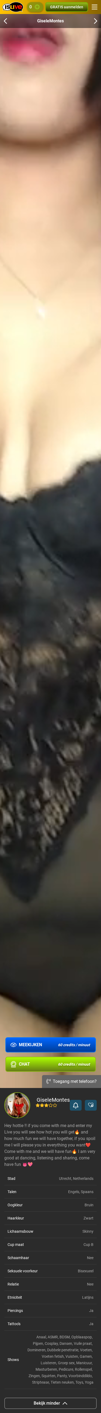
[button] (76, 1105)
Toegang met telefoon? (75, 1081)
